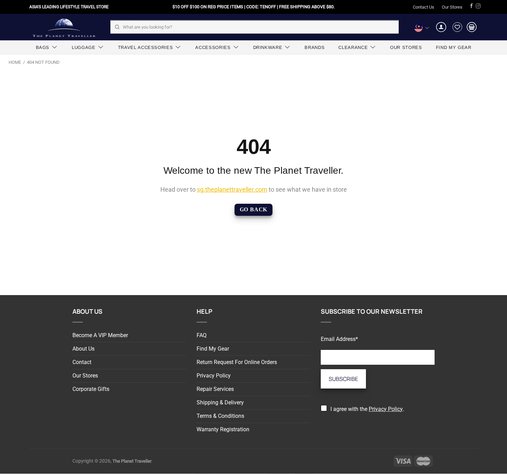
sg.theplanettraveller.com (232, 189)
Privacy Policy (214, 375)
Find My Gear (213, 348)
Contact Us (423, 7)
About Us (83, 348)
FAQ (202, 335)
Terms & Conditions (220, 416)
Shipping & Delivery (220, 402)
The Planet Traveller (63, 27)
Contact (81, 362)
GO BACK (254, 209)
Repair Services (215, 389)
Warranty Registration (223, 429)
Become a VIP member (100, 335)
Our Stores (452, 7)
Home (15, 62)
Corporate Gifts (90, 389)
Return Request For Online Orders (237, 362)
